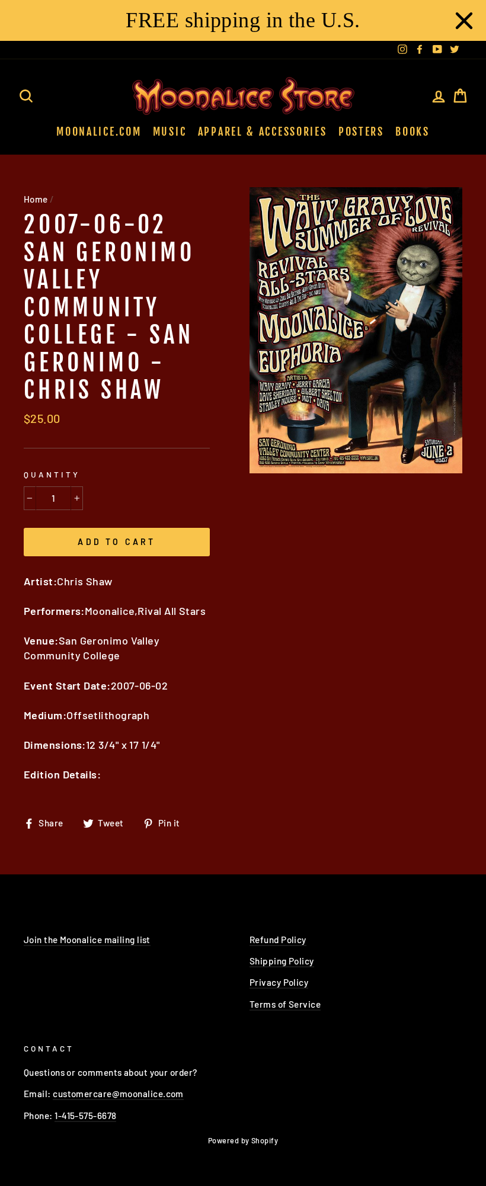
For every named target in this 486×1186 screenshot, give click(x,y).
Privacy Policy (279, 982)
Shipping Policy (282, 961)
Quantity (52, 474)
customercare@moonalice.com (118, 1093)
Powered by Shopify (243, 1140)
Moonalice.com (98, 131)
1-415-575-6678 (85, 1115)
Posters (361, 131)
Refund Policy (278, 939)
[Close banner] (464, 21)
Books (412, 131)
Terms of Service (285, 1004)
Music (170, 131)
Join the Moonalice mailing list (87, 939)
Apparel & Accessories (262, 131)
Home (36, 199)
